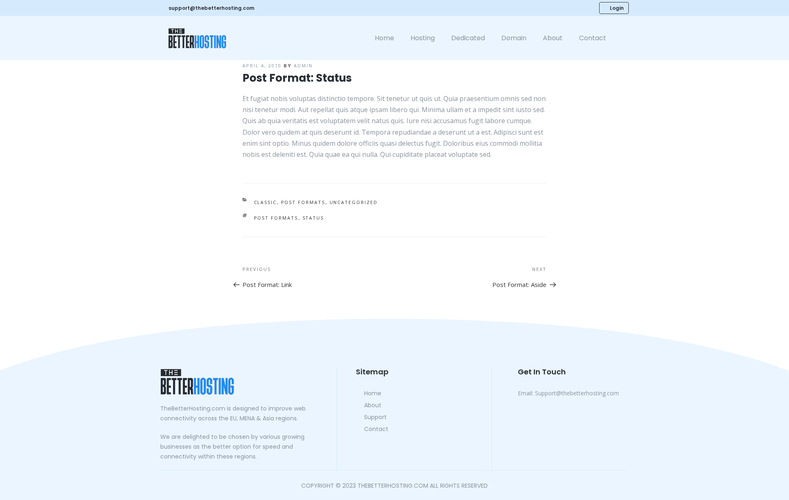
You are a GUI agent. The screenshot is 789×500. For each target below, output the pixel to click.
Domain (513, 38)
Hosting (423, 38)
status (313, 218)
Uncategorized (354, 202)
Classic (265, 202)
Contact (592, 38)
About (553, 38)
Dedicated (468, 38)
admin (303, 65)
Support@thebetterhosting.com (568, 393)
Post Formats (303, 202)
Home (384, 38)
